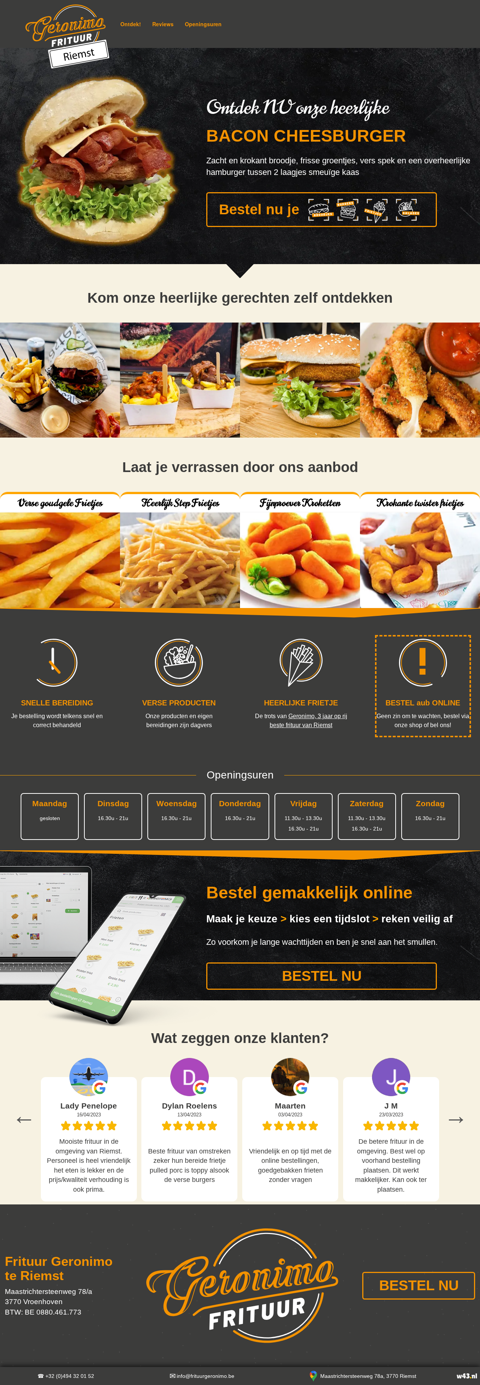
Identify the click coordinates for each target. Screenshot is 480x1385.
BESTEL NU (322, 976)
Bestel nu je (259, 209)
